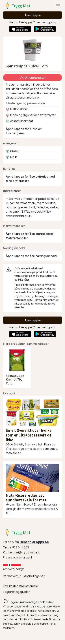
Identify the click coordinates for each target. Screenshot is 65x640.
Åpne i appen (33, 15)
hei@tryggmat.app (27, 552)
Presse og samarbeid (17, 557)
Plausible (21, 615)
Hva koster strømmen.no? (20, 586)
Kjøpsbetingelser (33, 576)
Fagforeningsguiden (16, 592)
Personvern (11, 576)
